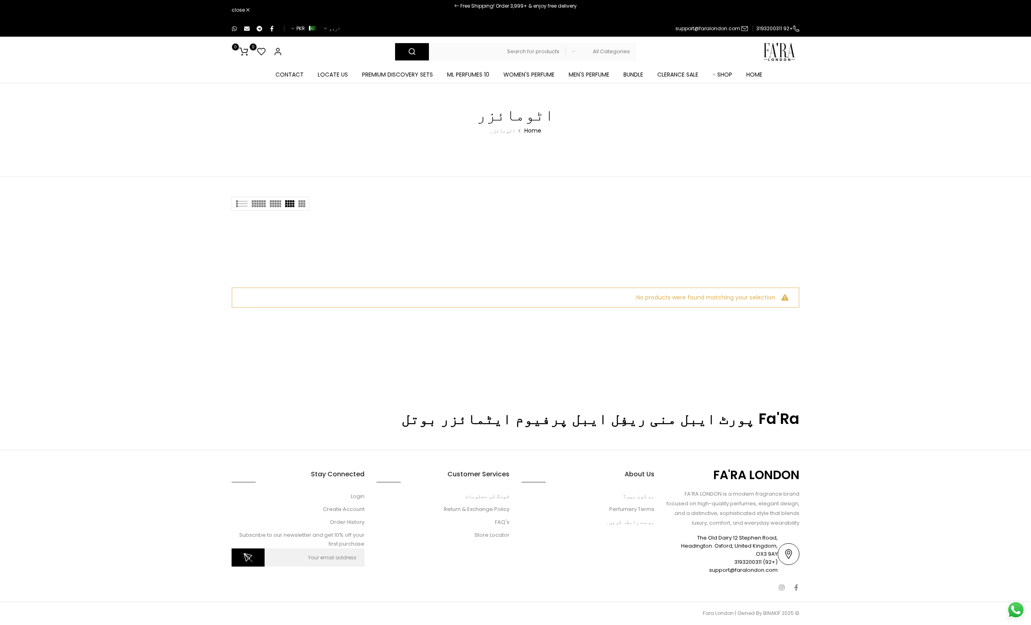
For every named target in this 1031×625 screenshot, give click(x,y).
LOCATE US (333, 74)
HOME (754, 74)
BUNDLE (633, 74)
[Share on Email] (247, 28)
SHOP (724, 74)
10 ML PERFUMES (468, 74)
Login (357, 495)
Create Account (343, 508)
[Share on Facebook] (272, 28)
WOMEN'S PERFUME (529, 74)
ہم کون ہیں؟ (638, 495)
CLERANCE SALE (677, 74)
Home (532, 130)
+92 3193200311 (774, 27)
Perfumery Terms (631, 508)
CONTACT (289, 74)
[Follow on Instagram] (781, 586)
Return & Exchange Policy (476, 508)
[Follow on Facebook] (796, 586)
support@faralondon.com (707, 27)
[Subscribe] (248, 557)
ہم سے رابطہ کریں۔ (630, 521)
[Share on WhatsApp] (235, 28)
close (788, 9)
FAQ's (502, 521)
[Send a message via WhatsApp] (1016, 610)
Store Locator (491, 534)
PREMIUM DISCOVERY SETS (397, 74)
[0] (261, 50)
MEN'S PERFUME (589, 74)
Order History (347, 521)
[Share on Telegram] (260, 28)
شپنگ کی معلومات (487, 495)
